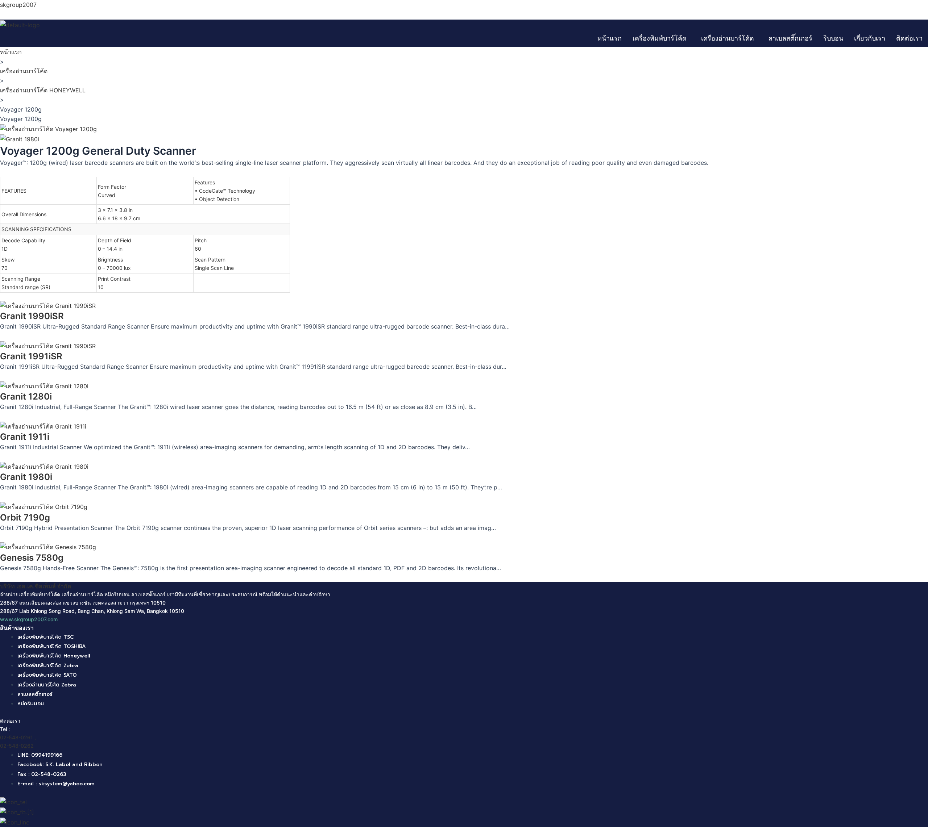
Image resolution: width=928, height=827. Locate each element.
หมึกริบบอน (117, 594)
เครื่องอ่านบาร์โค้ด (727, 38)
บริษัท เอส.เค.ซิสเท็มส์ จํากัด (35, 586)
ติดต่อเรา (909, 38)
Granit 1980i (26, 477)
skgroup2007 (18, 4)
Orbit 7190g (25, 517)
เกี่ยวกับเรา (869, 38)
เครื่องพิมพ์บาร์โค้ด (660, 38)
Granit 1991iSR (31, 356)
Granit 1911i (24, 436)
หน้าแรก (609, 38)
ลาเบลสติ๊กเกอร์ (790, 38)
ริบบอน (833, 38)
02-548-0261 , (18, 737)
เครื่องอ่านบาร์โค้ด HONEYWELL (43, 90)
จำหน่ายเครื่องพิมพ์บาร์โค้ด (30, 594)
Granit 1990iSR (32, 316)
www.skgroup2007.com (29, 619)
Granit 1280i (26, 396)
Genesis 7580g (31, 557)
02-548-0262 (17, 746)
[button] (661, 38)
